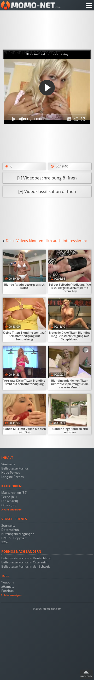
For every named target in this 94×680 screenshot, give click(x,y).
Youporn (7, 582)
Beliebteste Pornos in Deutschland (26, 558)
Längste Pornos (12, 476)
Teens (9, 497)
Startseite (8, 464)
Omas (8, 505)
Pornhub (7, 590)
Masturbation (14, 492)
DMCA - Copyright (14, 538)
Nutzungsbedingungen (17, 534)
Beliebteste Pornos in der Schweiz (25, 566)
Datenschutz (10, 529)
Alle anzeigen (13, 509)
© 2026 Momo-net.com (47, 608)
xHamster (8, 586)
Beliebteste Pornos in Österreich (24, 562)
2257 (5, 542)
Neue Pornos (10, 472)
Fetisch (9, 501)
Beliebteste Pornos (15, 468)
